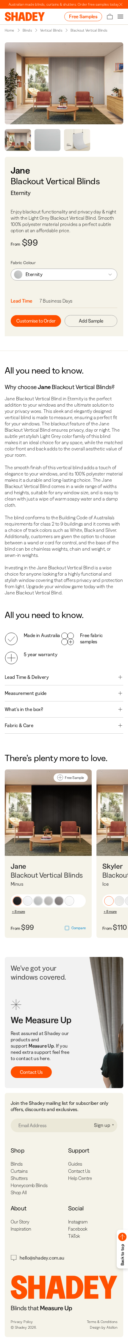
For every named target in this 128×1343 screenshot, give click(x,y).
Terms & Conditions (102, 1321)
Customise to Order (36, 321)
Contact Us (31, 1072)
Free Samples (83, 16)
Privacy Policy (22, 1321)
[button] (17, 901)
